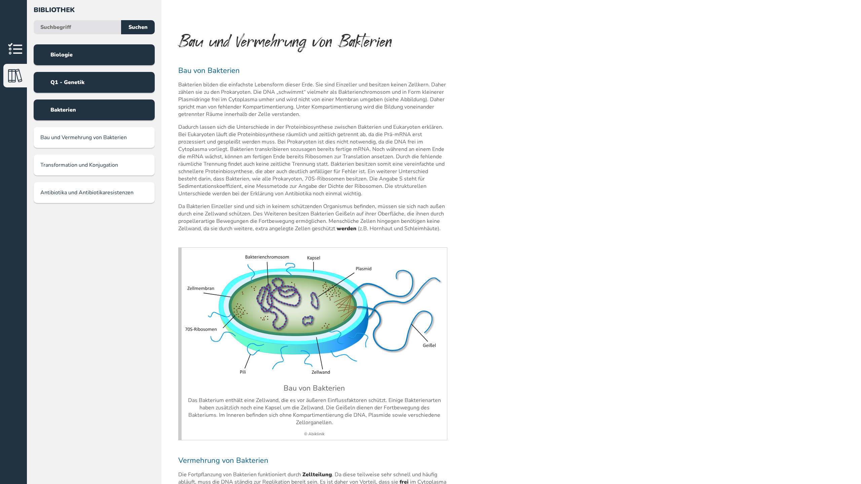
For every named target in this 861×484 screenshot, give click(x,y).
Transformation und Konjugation (79, 165)
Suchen (138, 27)
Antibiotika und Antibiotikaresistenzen (87, 192)
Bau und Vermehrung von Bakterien (83, 137)
